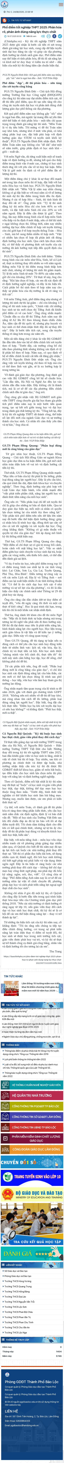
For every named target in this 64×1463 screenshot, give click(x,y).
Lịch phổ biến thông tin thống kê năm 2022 (25, 1059)
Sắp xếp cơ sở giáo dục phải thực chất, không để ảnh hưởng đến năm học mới (40, 987)
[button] (60, 36)
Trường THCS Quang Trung (18, 1286)
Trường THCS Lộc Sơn (15, 1307)
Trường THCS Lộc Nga (15, 1332)
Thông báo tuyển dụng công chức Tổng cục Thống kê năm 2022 (30, 1074)
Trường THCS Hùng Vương (17, 1281)
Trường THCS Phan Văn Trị (17, 1317)
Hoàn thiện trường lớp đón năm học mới (22, 1015)
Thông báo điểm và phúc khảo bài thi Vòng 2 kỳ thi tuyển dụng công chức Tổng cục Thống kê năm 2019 (31, 1052)
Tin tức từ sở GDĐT (21, 20)
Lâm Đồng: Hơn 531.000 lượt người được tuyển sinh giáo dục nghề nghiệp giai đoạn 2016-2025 (30, 1009)
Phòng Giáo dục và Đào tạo (17, 1276)
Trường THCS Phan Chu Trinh (18, 1322)
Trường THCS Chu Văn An (17, 1327)
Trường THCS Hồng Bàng (17, 1291)
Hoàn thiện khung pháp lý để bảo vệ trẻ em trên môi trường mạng (31, 1029)
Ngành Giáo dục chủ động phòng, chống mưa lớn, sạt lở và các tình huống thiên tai (31, 1021)
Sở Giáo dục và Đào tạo (16, 1271)
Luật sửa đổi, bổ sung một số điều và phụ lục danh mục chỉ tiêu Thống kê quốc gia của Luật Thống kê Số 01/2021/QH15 (30, 1066)
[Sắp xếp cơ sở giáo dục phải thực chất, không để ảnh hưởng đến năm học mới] (11, 988)
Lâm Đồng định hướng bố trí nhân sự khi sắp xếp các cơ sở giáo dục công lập (31, 1037)
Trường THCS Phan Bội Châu (18, 1312)
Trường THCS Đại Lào (15, 1296)
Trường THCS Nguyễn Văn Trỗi (19, 1301)
